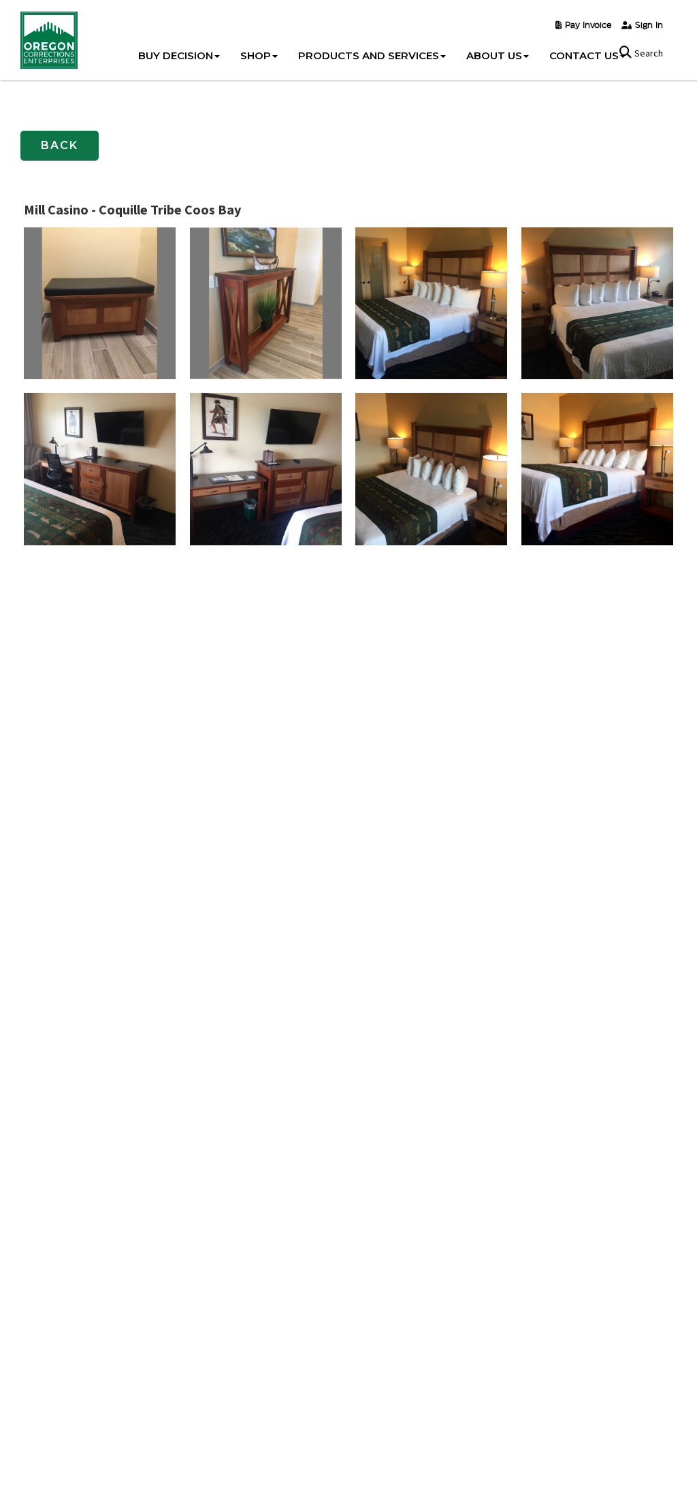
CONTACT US (584, 55)
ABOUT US (494, 55)
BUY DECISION (175, 55)
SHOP (255, 55)
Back (59, 145)
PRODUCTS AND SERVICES (368, 55)
